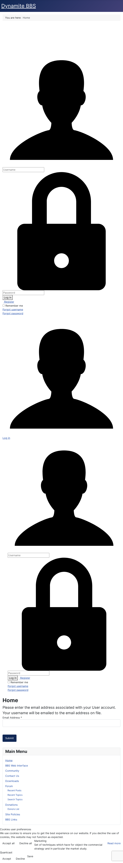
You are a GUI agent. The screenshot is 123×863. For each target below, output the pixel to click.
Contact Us (12, 775)
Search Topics (15, 799)
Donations (11, 804)
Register (8, 301)
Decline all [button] (25, 843)
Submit (9, 738)
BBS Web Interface (16, 765)
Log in (7, 297)
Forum (9, 786)
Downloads (12, 781)
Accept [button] (6, 858)
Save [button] (30, 856)
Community (12, 770)
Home (8, 760)
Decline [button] (20, 858)
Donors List (13, 809)
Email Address (12, 717)
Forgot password (13, 313)
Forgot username (13, 309)
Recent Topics (15, 794)
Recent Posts (14, 790)
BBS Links (11, 819)
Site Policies (12, 814)
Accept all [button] (8, 843)
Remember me (14, 305)
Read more (114, 843)
